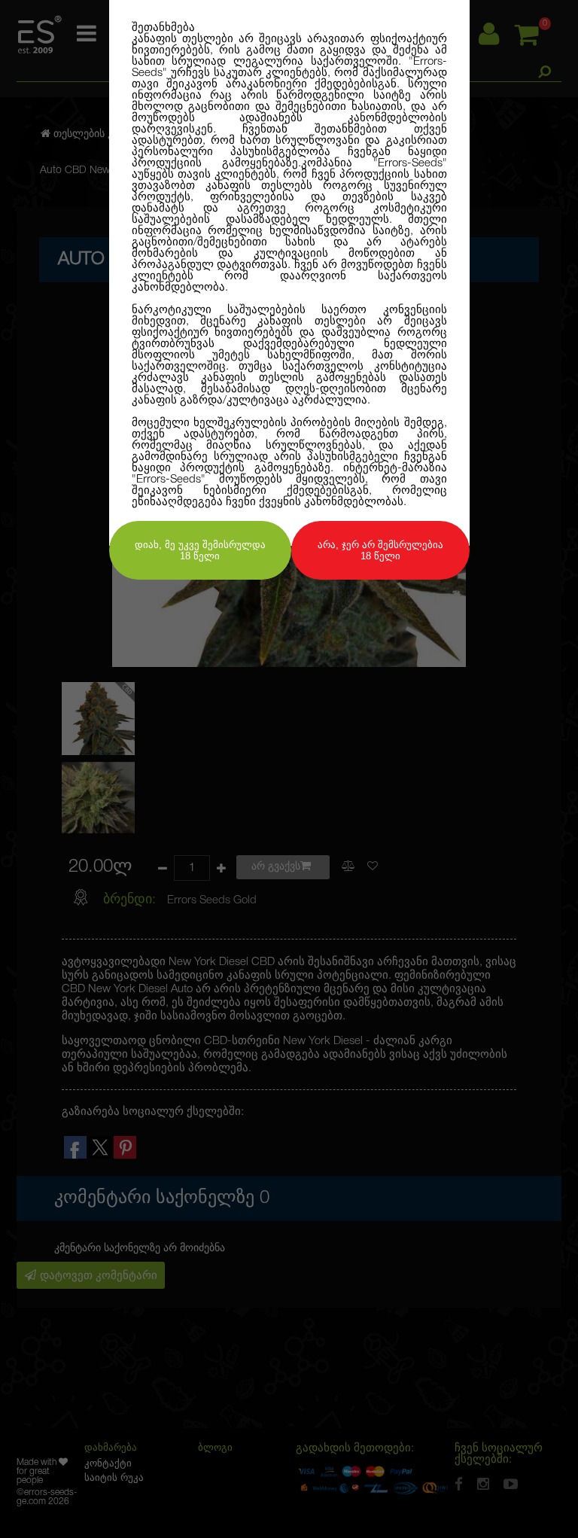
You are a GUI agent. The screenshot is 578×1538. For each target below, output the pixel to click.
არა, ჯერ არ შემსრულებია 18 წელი (380, 550)
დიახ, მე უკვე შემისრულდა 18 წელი (200, 550)
